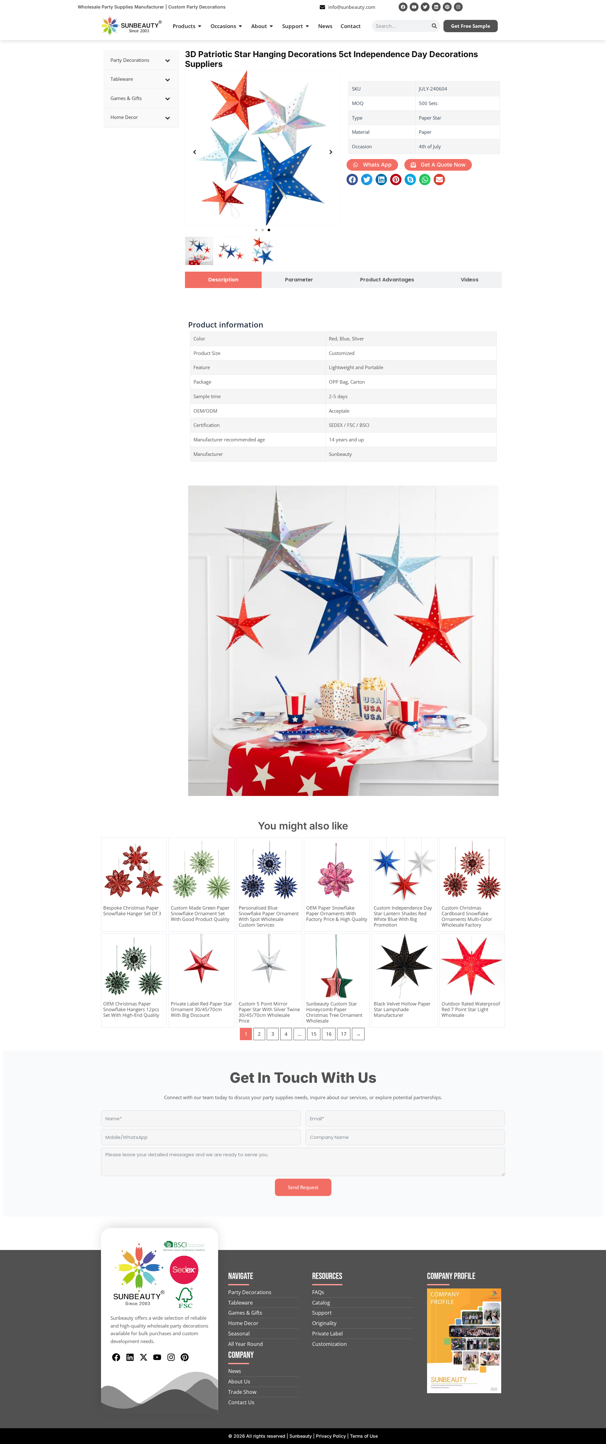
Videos (469, 279)
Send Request (303, 1187)
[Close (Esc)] (599, 7)
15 (314, 1034)
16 (329, 1034)
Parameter (299, 279)
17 (344, 1034)
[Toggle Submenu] (168, 60)
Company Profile (451, 1276)
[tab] (223, 280)
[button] (256, 230)
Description (223, 279)
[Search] (434, 26)
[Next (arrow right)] (595, 722)
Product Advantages (387, 279)
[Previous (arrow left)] (11, 722)
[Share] (585, 7)
